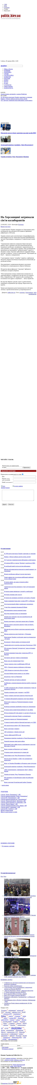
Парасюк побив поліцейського (13, 986)
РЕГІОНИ (7, 78)
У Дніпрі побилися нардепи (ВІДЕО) (15, 992)
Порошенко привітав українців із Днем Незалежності (19, 738)
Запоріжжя (4, 1035)
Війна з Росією (8, 69)
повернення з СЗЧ (12, 1032)
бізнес (5, 1023)
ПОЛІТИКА (7, 72)
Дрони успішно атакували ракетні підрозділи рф (18, 695)
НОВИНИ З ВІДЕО (6, 979)
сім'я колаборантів (32, 293)
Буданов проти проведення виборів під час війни (18, 709)
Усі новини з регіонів (8, 846)
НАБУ (24, 1012)
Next (5, 876)
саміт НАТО (4, 1020)
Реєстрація (5, 1047)
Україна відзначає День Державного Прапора (15, 156)
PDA (5, 6)
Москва (24, 1020)
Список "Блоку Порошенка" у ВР (10, 794)
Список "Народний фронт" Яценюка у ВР (13, 801)
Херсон (19, 1023)
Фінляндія (21, 1018)
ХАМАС (15, 1021)
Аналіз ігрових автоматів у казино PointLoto (14, 94)
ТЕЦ (24, 1037)
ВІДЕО (6, 80)
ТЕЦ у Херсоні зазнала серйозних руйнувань (17, 667)
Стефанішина (14, 1034)
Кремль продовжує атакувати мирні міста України (19, 621)
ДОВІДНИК (4, 791)
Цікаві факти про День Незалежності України (17, 755)
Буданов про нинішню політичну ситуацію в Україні (19, 597)
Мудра (3, 1030)
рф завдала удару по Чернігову (13, 676)
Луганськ (4, 1010)
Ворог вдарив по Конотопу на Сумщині (16, 749)
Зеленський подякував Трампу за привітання (17, 716)
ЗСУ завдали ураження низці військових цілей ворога (16, 100)
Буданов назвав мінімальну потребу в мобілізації (18, 591)
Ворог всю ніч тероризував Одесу (14, 661)
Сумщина (12, 1023)
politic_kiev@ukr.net (15, 1066)
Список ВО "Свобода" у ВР (9, 809)
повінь (21, 1034)
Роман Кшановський (19, 1064)
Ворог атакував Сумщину (11, 728)
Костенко (18, 1035)
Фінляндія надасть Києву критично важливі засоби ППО (18, 133)
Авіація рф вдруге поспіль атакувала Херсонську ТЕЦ (20, 645)
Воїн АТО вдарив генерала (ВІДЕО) (14, 995)
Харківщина (17, 1014)
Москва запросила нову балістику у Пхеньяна (17, 634)
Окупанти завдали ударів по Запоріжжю (16, 657)
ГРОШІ (6, 73)
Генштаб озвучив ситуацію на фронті (15, 680)
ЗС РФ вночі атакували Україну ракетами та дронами (16, 97)
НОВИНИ (7, 70)
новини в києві (8, 1060)
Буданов (22, 1021)
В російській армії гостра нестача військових (17, 566)
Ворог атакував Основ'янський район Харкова (18, 782)
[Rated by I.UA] (17, 1083)
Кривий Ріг (6, 1037)
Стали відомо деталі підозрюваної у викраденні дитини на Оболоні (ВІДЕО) (18, 988)
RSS (5, 4)
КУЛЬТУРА (7, 77)
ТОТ (2, 1012)
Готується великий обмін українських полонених (18, 604)
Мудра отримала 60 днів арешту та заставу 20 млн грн (20, 713)
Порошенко (19, 1030)
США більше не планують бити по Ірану (16, 670)
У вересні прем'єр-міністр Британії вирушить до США (20, 722)
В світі (6, 83)
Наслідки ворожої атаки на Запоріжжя (15, 613)
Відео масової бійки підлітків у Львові (15, 993)
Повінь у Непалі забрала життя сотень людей (14, 99)
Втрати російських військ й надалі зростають (17, 574)
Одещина (17, 1016)
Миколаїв (22, 1032)
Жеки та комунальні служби (9, 812)
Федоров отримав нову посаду (13, 594)
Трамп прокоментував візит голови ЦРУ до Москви (19, 601)
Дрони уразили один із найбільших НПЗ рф (17, 664)
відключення (10, 1030)
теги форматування (5, 486)
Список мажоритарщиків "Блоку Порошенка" (14, 796)
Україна (12, 1025)
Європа (12, 1020)
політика (22, 292)
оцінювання (12, 1010)
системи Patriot (7, 1021)
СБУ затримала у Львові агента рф (14, 732)
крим (24, 1016)
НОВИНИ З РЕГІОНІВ (7, 843)
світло (18, 1020)
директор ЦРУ (7, 1014)
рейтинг (5, 1025)
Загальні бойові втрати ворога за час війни (16, 673)
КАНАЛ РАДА (8, 88)
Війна (3, 1016)
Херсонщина (29, 292)
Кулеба (25, 1035)
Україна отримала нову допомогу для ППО (16, 692)
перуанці (8, 1012)
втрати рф (20, 1010)
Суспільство (7, 85)
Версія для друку (6, 226)
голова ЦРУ (12, 1018)
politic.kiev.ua (11, 292)
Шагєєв (3, 1032)
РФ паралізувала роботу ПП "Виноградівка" (17, 725)
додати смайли (18, 486)
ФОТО (6, 81)
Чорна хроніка (8, 86)
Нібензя (12, 1035)
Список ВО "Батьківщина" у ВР (10, 797)
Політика (21, 224)
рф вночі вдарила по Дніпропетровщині (16, 719)
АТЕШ (4, 1039)
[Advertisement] (18, 38)
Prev (2, 876)
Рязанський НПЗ (17, 1037)
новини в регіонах (19, 1060)
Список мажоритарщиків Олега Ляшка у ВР (14, 805)
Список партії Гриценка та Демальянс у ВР (13, 802)
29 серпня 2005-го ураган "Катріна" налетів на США (19, 563)
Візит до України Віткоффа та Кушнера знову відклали (20, 763)
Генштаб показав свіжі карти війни (14, 741)
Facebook (6, 7)
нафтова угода (16, 1012)
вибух (5, 1018)
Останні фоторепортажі (8, 873)
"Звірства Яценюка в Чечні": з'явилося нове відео (18, 990)
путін (6, 1028)
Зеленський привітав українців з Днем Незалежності (17, 145)
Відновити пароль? (7, 1049)
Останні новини (5, 548)
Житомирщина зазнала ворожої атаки (15, 610)
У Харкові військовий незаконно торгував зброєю (18, 698)
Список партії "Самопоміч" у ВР (10, 807)
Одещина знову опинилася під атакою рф (16, 752)
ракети (11, 1016)
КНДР (25, 1023)
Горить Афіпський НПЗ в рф (12, 735)
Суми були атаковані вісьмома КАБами (15, 607)
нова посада (4, 1034)
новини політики (11, 1058)
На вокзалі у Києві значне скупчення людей (17, 642)
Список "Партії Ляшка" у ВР (9, 804)
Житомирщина (12, 1039)
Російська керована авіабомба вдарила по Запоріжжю (20, 706)
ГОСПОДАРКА (9, 75)
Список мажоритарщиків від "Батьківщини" (14, 799)
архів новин (5, 785)
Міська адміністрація (7, 810)
